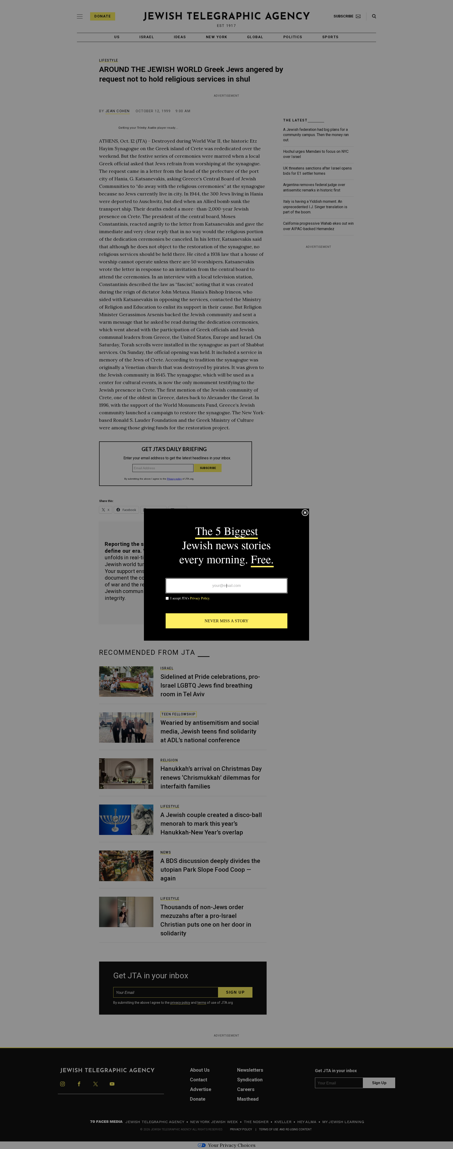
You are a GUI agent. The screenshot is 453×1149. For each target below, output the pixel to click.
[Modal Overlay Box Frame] (226, 575)
